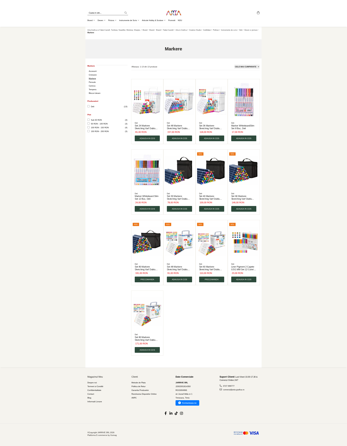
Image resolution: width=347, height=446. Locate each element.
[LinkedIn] (170, 413)
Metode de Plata (138, 382)
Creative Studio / (196, 30)
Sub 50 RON (96, 120)
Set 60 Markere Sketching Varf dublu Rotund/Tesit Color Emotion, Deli (209, 268)
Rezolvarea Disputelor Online (144, 394)
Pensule (92, 82)
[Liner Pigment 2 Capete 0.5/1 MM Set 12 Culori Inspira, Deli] (243, 241)
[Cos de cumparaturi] (258, 13)
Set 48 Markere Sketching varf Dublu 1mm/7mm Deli (177, 127)
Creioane (93, 75)
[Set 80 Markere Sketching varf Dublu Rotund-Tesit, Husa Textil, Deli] (147, 241)
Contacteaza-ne (189, 403)
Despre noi (92, 382)
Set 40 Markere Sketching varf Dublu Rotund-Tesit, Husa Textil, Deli (211, 197)
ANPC (134, 398)
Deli (92, 106)
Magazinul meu (95, 377)
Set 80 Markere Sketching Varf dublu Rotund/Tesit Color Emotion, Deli (145, 338)
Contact (90, 394)
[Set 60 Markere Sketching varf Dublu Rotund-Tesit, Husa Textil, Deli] (243, 170)
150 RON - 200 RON (100, 131)
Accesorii (93, 71)
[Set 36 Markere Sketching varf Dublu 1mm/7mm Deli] (211, 100)
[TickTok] (176, 413)
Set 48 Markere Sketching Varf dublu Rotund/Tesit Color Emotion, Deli (177, 268)
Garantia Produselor (140, 390)
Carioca (92, 86)
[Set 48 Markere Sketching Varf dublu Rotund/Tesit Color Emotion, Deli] (179, 241)
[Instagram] (181, 413)
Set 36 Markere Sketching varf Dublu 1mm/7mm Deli (209, 127)
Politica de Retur (138, 386)
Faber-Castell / (169, 30)
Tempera (92, 89)
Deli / (241, 30)
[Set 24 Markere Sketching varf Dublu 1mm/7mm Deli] (147, 100)
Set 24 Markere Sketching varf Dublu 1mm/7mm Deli (145, 127)
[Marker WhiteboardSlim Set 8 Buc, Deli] (243, 100)
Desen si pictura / (251, 30)
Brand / (146, 30)
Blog (89, 398)
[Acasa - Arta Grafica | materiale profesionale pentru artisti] (173, 13)
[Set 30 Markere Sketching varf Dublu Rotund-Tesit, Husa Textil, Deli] (179, 170)
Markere (92, 78)
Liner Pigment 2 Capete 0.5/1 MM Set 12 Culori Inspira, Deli (242, 268)
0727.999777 (228, 386)
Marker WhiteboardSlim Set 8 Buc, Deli (242, 127)
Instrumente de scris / (230, 30)
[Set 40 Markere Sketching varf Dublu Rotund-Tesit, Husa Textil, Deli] (211, 170)
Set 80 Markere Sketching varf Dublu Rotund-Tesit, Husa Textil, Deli (147, 268)
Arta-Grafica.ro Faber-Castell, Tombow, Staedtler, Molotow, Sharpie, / (114, 30)
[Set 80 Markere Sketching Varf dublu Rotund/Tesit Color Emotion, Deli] (147, 311)
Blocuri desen (94, 93)
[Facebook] (165, 413)
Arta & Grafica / (182, 30)
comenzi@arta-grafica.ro (233, 390)
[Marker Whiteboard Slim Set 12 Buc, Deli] (147, 170)
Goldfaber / (207, 30)
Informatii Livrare (94, 401)
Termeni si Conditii (95, 386)
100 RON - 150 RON (100, 127)
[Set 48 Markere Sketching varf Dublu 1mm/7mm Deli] (179, 100)
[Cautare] (125, 13)
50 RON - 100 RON (99, 124)
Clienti (134, 377)
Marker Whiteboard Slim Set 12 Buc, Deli (146, 197)
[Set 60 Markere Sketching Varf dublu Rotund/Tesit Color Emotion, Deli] (211, 241)
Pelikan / (216, 30)
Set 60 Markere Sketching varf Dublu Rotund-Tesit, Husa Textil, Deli (243, 197)
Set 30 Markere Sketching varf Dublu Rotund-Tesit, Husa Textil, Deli (179, 197)
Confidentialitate (94, 390)
